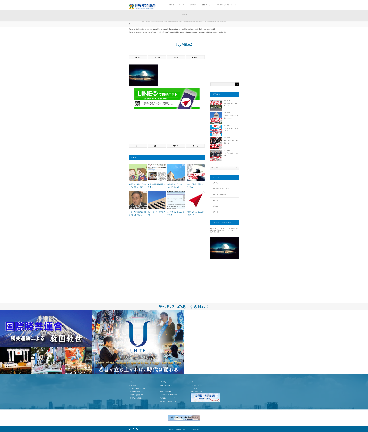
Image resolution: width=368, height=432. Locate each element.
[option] (46, 342)
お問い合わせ (206, 5)
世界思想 (215, 200)
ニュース (182, 5)
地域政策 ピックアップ (168, 398)
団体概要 (171, 5)
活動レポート (217, 212)
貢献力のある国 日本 (136, 398)
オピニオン (193, 5)
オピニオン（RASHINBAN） (221, 188)
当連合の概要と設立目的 (138, 388)
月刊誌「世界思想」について (169, 401)
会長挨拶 (133, 385)
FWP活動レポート (166, 385)
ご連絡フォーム (197, 385)
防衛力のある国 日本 (136, 391)
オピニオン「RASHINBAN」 (169, 395)
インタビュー (217, 183)
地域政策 (215, 206)
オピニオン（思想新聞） (220, 194)
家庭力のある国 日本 (136, 395)
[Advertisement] (167, 124)
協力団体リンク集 (197, 391)
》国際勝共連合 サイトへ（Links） (225, 5)
